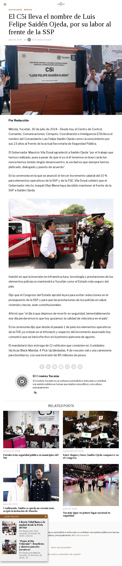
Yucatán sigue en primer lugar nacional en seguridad (86, 514)
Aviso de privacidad (61, 547)
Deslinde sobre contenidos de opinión (61, 554)
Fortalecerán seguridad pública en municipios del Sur (30, 456)
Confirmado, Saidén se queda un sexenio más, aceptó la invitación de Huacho (28, 509)
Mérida (28, 10)
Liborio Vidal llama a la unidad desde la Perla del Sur (32, 525)
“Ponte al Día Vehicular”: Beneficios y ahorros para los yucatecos (31, 545)
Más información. (80, 535)
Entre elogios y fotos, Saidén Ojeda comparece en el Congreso (91, 456)
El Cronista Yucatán (42, 39)
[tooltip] (41, 366)
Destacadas (15, 10)
